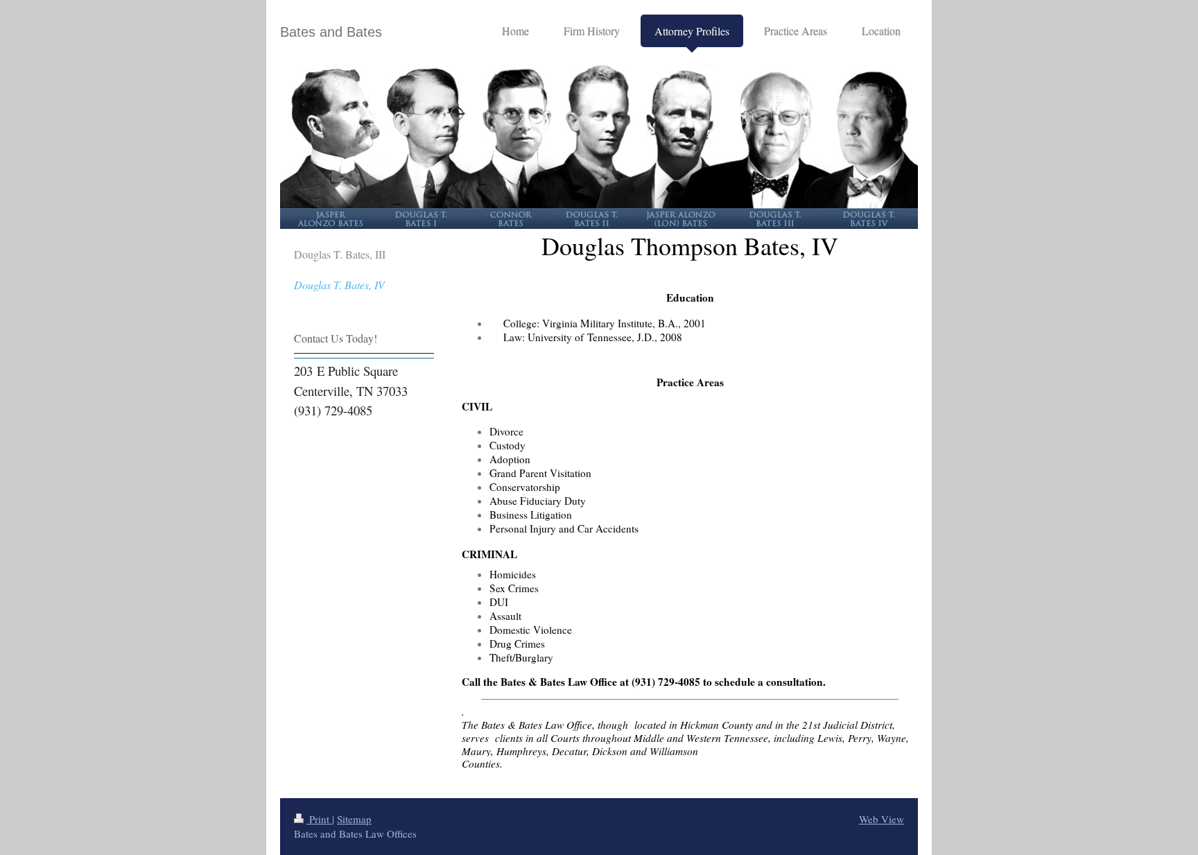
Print (319, 819)
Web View (881, 819)
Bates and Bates (331, 32)
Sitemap (354, 819)
